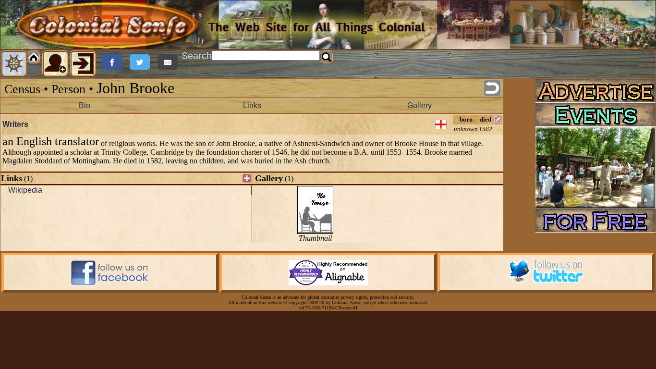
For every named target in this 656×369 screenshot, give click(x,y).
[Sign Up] (55, 63)
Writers (15, 124)
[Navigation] (14, 63)
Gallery (419, 105)
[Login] (83, 63)
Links (252, 105)
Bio (84, 105)
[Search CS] (326, 57)
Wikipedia (25, 190)
